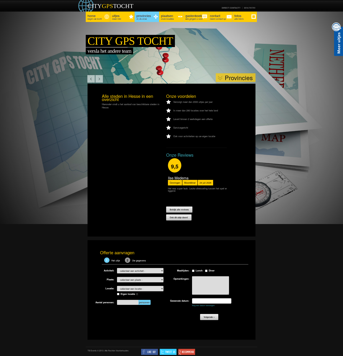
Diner (212, 270)
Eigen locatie (128, 294)
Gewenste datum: (179, 300)
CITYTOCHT (110, 6)
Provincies (143, 16)
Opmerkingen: (181, 278)
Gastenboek (194, 16)
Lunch (199, 270)
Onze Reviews (179, 155)
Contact (218, 16)
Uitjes (116, 16)
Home (95, 16)
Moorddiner (190, 182)
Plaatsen (167, 16)
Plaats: (110, 279)
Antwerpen (175, 182)
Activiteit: (109, 270)
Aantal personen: (104, 302)
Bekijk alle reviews (179, 209)
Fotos (238, 16)
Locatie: (109, 288)
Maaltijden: (183, 270)
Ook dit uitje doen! (179, 217)
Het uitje (113, 260)
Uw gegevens (136, 260)
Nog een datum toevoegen (203, 305)
